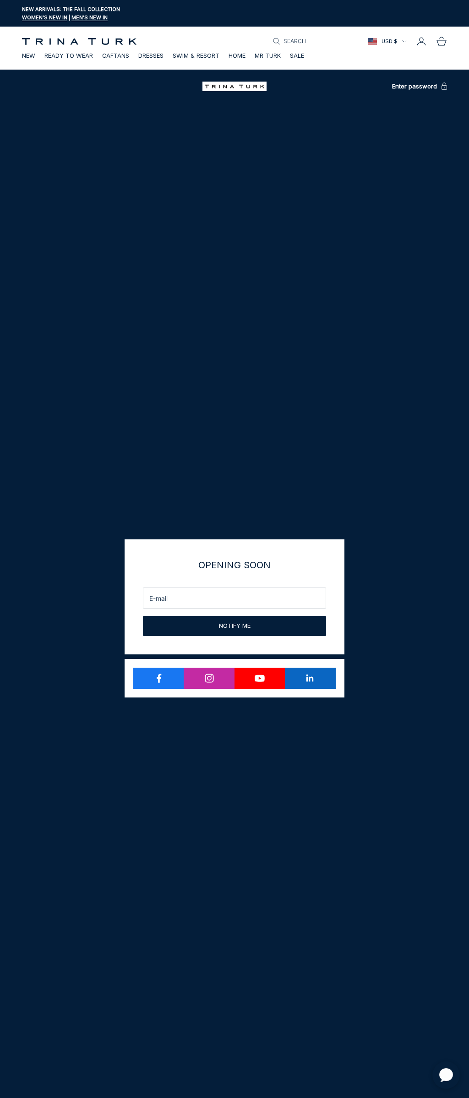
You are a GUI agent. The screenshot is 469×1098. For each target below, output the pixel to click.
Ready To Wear (68, 55)
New (28, 55)
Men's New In (89, 17)
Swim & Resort (196, 55)
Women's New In (44, 17)
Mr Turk (268, 55)
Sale (297, 55)
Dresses (151, 55)
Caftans (115, 55)
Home (237, 55)
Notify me (235, 625)
